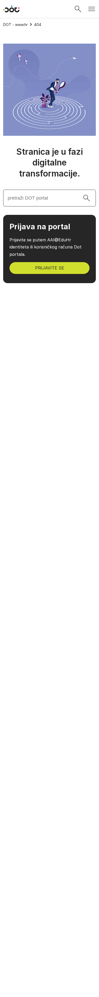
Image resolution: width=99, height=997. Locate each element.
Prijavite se (49, 268)
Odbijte (49, 985)
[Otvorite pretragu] (78, 9)
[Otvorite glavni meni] (91, 9)
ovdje (55, 916)
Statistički (21, 940)
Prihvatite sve (49, 958)
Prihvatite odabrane (49, 972)
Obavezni (20, 928)
